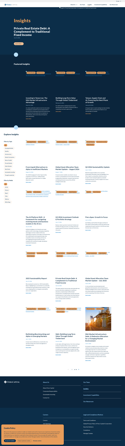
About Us (46, 382)
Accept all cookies (10, 440)
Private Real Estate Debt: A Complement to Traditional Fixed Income (66, 280)
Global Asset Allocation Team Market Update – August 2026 (67, 168)
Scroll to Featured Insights (16, 55)
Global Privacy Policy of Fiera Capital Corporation (97, 423)
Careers (45, 415)
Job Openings (47, 423)
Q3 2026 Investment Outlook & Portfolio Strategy (67, 218)
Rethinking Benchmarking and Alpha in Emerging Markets (37, 335)
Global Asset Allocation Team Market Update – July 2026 (96, 279)
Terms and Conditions (89, 420)
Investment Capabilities (100, 4)
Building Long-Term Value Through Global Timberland (66, 99)
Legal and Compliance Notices (93, 415)
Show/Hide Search (120, 5)
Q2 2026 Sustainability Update (97, 167)
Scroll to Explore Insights (16, 127)
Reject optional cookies (24, 440)
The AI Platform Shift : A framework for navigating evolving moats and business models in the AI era (37, 220)
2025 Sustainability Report (36, 278)
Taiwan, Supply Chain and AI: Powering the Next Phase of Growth (96, 100)
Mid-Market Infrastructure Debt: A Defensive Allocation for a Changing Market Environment (96, 337)
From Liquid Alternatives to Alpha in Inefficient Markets (37, 168)
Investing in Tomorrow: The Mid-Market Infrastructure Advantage (36, 100)
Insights (90, 4)
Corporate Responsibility (50, 391)
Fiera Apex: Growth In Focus (96, 217)
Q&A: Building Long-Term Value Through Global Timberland (65, 336)
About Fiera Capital (48, 388)
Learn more (19, 43)
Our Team (82, 4)
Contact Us (46, 398)
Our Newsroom (114, 4)
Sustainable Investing (49, 394)
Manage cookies (37, 440)
